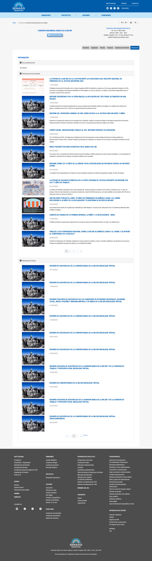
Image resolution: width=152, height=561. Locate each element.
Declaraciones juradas (113, 482)
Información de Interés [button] (31, 73)
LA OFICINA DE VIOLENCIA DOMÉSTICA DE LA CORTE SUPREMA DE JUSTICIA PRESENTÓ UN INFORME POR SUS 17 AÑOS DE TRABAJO (89, 181)
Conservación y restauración (113, 522)
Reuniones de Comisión (122, 48)
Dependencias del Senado (18, 465)
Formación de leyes (82, 462)
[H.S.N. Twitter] (115, 8)
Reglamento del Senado (18, 472)
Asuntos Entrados (50, 493)
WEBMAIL (112, 529)
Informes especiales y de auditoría (113, 494)
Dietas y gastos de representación (113, 479)
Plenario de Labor (50, 490)
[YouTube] (17, 508)
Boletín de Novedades (50, 500)
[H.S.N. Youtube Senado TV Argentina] (108, 8)
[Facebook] (40, 508)
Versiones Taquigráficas (50, 497)
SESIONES (86, 15)
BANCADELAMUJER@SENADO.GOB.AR (118, 28)
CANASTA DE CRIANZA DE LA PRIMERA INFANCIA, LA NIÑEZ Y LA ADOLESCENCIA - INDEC (82, 214)
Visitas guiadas (82, 500)
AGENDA (16, 493)
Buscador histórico (50, 467)
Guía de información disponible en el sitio (113, 504)
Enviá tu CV (17, 475)
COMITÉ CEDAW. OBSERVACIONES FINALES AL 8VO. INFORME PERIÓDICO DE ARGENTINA (82, 130)
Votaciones (49, 488)
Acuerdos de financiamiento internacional (113, 485)
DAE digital (49, 495)
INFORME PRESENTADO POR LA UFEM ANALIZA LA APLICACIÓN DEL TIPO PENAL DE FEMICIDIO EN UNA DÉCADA (88, 97)
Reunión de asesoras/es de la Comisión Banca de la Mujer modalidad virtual (82, 332)
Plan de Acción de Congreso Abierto (113, 489)
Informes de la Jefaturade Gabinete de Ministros (82, 478)
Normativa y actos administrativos (113, 467)
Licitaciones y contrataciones (113, 470)
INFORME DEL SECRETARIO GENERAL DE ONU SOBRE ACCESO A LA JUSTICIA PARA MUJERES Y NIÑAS (87, 113)
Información (135, 48)
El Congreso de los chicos (113, 524)
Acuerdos (80, 467)
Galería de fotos (18, 487)
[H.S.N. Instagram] (111, 8)
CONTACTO (17, 497)
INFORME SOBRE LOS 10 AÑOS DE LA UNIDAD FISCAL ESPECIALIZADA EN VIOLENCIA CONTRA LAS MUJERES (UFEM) (90, 164)
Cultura (80, 498)
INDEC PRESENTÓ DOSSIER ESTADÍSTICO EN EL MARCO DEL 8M (73, 146)
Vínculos (102, 48)
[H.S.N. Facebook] (119, 8)
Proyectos (110, 48)
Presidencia (17, 460)
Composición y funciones (82, 460)
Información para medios (18, 490)
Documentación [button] (28, 62)
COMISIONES (106, 15)
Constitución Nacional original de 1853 (18, 470)
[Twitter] (32, 508)
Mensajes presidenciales (82, 475)
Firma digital (113, 501)
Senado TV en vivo (50, 502)
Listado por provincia (50, 465)
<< (66, 436)
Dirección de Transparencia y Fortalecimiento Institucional (113, 461)
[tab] (76, 62)
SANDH (111, 517)
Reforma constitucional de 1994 (82, 484)
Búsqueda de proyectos (50, 477)
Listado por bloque (50, 462)
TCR (110, 531)
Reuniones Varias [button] (29, 260)
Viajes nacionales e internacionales (113, 472)
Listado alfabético (50, 460)
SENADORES (46, 15)
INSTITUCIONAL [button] (111, 3)
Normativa (86, 48)
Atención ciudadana (113, 515)
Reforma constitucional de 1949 (82, 482)
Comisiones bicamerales (49, 515)
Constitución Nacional (18, 467)
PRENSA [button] (124, 3)
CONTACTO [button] (135, 3)
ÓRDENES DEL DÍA (82, 488)
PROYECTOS (66, 15)
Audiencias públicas (113, 499)
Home (14, 23)
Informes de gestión (113, 491)
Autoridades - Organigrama (18, 462)
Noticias (16, 485)
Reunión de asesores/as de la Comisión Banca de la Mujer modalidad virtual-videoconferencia (83, 417)
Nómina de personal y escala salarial (113, 477)
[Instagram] (25, 508)
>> (80, 251)
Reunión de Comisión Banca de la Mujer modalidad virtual (74, 383)
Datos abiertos (113, 496)
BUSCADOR (125, 8)
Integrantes (94, 48)
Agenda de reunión (56, 35)
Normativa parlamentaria (113, 465)
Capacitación (81, 503)
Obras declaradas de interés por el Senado (82, 472)
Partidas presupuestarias (113, 474)
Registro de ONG (113, 520)
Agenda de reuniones (49, 518)
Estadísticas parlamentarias (82, 470)
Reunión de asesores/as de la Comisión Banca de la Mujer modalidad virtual (82, 265)
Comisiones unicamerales (49, 513)
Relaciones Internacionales (82, 465)
